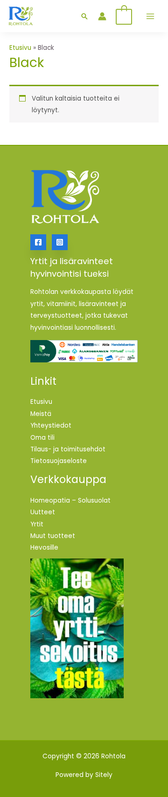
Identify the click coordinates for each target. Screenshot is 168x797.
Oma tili (42, 437)
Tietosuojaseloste (58, 460)
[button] (84, 16)
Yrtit (36, 524)
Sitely (103, 774)
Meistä (40, 413)
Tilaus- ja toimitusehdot (67, 449)
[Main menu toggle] (150, 16)
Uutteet (42, 512)
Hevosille (44, 547)
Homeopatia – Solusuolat (70, 500)
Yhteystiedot (50, 425)
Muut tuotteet (52, 535)
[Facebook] (38, 242)
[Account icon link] (102, 16)
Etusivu (20, 47)
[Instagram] (60, 242)
